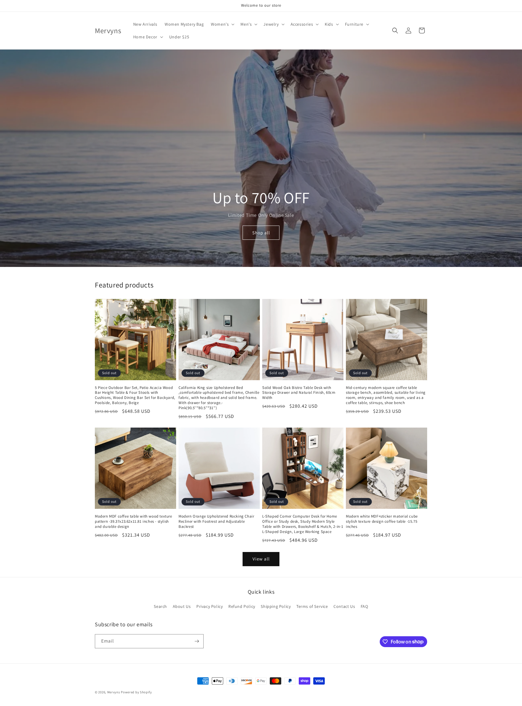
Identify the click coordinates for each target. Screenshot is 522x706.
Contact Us (344, 606)
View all (261, 559)
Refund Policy (241, 606)
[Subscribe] (196, 641)
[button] (222, 24)
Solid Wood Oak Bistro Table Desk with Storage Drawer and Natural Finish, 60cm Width (298, 392)
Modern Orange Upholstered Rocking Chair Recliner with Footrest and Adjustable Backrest (216, 521)
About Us (182, 606)
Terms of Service (312, 606)
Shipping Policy (276, 606)
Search (160, 606)
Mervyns (113, 692)
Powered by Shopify (136, 692)
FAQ (364, 606)
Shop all (261, 233)
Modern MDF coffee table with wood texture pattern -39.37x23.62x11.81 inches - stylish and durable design (133, 521)
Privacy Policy (209, 606)
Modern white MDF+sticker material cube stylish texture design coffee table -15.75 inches (382, 521)
